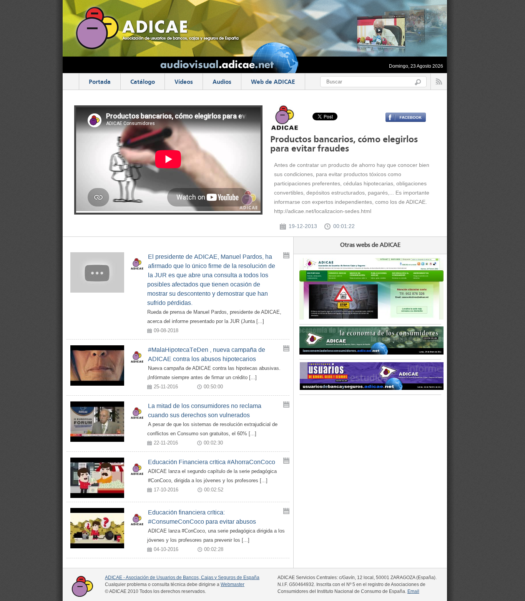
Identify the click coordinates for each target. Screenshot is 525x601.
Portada (100, 82)
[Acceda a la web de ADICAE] (371, 318)
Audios (222, 82)
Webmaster (232, 584)
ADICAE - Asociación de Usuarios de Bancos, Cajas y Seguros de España (182, 577)
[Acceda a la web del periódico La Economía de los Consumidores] (371, 353)
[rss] (438, 81)
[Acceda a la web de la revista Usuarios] (371, 388)
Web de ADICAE (273, 82)
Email (413, 591)
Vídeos (183, 82)
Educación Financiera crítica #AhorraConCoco (211, 462)
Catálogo (142, 82)
